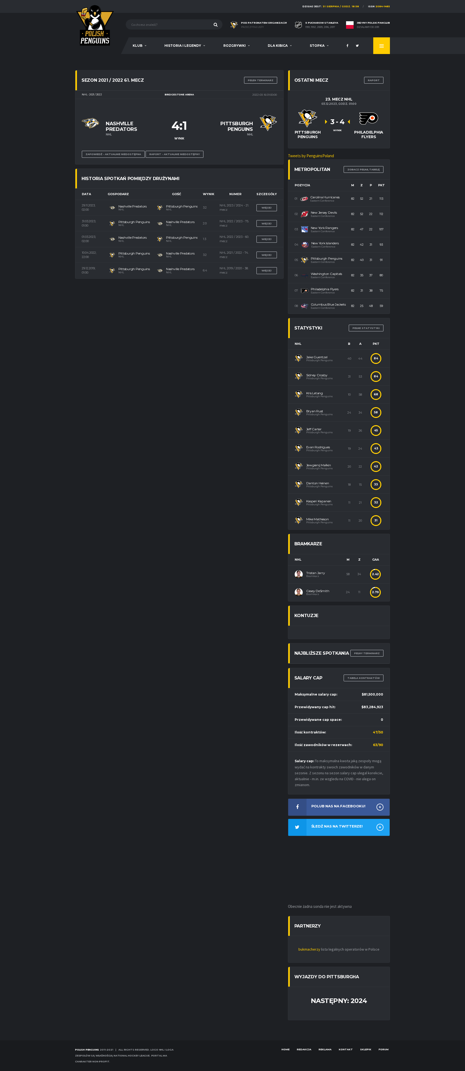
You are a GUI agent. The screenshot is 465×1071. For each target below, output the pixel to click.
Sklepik (365, 1049)
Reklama (325, 1049)
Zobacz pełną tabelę (363, 169)
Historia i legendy (182, 46)
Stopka (317, 46)
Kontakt (346, 1049)
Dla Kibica (278, 46)
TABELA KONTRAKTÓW (363, 677)
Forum (384, 1049)
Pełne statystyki (366, 328)
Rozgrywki (234, 46)
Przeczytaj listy (252, 27)
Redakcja (304, 1049)
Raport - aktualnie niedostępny (174, 154)
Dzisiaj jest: (330, 6)
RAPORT (374, 80)
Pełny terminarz (367, 653)
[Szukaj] (216, 24)
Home (285, 1049)
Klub (137, 46)
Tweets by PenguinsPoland (311, 155)
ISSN (379, 6)
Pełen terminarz (260, 80)
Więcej (267, 207)
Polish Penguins (87, 1049)
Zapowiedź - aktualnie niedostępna (113, 154)
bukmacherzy (309, 949)
